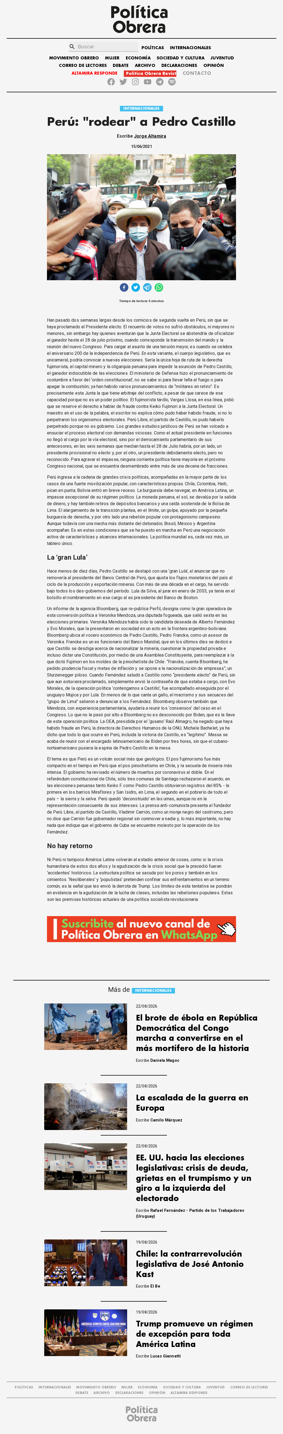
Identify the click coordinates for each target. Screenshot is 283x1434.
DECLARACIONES (179, 66)
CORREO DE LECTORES (83, 66)
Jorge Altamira (150, 136)
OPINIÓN (213, 66)
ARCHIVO (145, 66)
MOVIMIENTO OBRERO (74, 58)
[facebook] (124, 288)
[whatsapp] (158, 288)
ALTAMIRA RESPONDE (95, 73)
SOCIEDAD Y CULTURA (181, 58)
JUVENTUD (222, 58)
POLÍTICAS (153, 48)
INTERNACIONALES (190, 48)
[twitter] (135, 288)
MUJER (112, 58)
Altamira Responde (189, 1392)
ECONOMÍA (138, 58)
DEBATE (121, 66)
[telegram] (147, 288)
